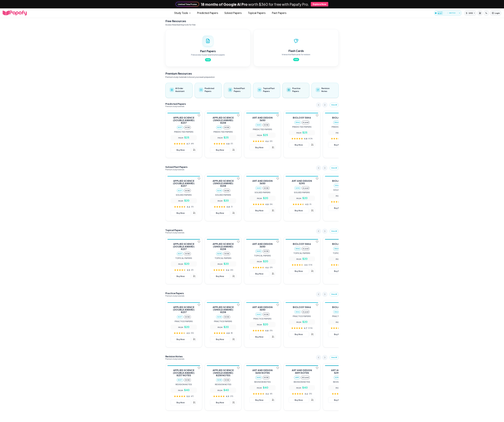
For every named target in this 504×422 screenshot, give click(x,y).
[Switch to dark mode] (486, 13)
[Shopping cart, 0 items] (480, 13)
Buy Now (181, 150)
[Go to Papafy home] (15, 13)
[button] (334, 105)
